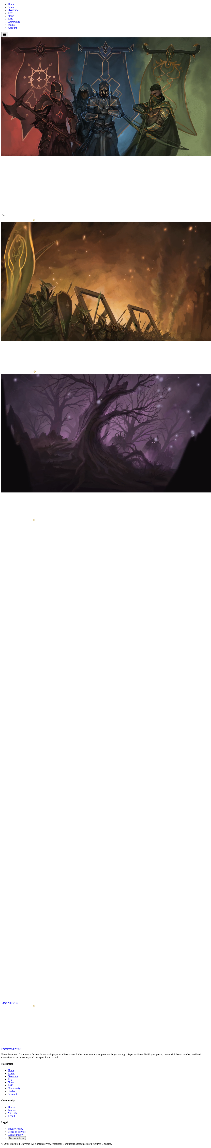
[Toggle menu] (4, 34)
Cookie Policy (15, 1134)
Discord (12, 1107)
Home (11, 4)
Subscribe (38, 1033)
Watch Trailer (21, 216)
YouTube (12, 1113)
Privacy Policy (15, 1128)
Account (12, 27)
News (11, 16)
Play (10, 13)
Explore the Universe (19, 516)
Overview (13, 10)
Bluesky (12, 1110)
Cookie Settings (16, 1138)
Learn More (7, 216)
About (11, 7)
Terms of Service (17, 1131)
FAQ (10, 18)
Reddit (11, 1116)
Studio (11, 24)
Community (14, 21)
